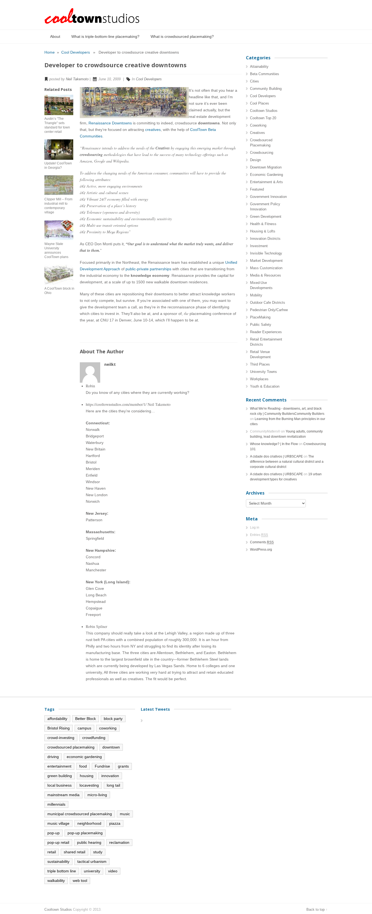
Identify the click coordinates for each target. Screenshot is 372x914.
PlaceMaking (260, 317)
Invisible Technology (266, 253)
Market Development (266, 261)
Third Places (260, 364)
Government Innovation (268, 197)
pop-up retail (58, 842)
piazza (114, 823)
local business (59, 785)
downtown (111, 747)
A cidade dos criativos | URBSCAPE (276, 456)
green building (59, 776)
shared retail (74, 852)
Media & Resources (265, 275)
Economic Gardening (266, 175)
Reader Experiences (266, 332)
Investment (259, 246)
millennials (56, 804)
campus (84, 728)
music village (58, 823)
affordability (57, 718)
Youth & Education (264, 386)
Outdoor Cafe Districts (267, 302)
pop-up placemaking (85, 833)
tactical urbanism (91, 861)
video (112, 871)
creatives (153, 129)
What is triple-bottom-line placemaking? (105, 36)
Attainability (259, 67)
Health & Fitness (263, 224)
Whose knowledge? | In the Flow (274, 444)
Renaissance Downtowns (110, 123)
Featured (257, 189)
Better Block (85, 718)
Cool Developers (75, 52)
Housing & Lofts (262, 231)
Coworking (258, 125)
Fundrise (102, 766)
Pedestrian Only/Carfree (269, 310)
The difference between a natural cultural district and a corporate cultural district (287, 462)
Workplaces (259, 379)
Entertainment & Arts (266, 182)
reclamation (119, 842)
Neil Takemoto (77, 79)
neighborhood (89, 823)
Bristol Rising (58, 728)
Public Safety (260, 325)
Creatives (257, 133)
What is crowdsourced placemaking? (182, 36)
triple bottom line (61, 871)
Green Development (265, 216)
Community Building (266, 89)
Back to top (315, 909)
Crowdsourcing (261, 153)
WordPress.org (261, 549)
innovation (110, 776)
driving (53, 756)
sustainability (58, 861)
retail (51, 852)
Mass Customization (266, 268)
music (125, 814)
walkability (56, 880)
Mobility (256, 295)
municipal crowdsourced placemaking (79, 814)
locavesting (89, 785)
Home (49, 52)
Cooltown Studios (264, 111)
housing (86, 776)
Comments (262, 542)
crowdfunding (93, 737)
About (55, 36)
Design (255, 160)
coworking (108, 728)
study (97, 852)
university (92, 871)
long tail (113, 785)
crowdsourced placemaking (70, 747)
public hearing (89, 842)
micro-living (97, 795)
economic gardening (84, 756)
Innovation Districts (265, 239)
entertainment (59, 766)
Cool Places (259, 103)
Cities (254, 81)
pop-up (53, 833)
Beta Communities (264, 74)
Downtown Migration (266, 167)
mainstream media (63, 795)
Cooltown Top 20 (263, 118)
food (83, 766)
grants (123, 766)
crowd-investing (60, 737)
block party (113, 718)
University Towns (263, 372)
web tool (80, 880)
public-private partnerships (148, 269)
